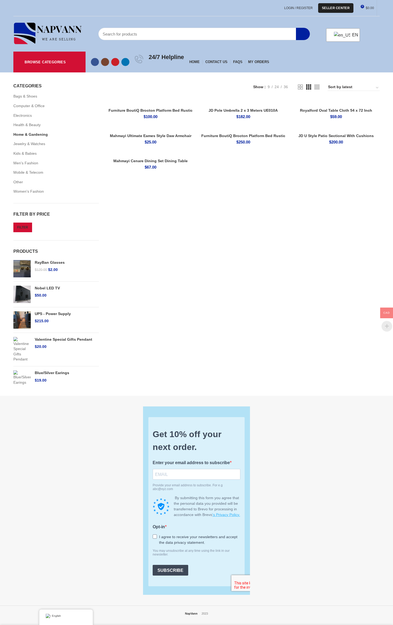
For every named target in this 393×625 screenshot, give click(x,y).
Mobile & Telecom (28, 172)
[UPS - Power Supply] (22, 320)
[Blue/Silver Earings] (22, 377)
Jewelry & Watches (29, 144)
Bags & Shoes (25, 96)
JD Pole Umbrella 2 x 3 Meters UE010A (243, 110)
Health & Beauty (27, 125)
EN (352, 35)
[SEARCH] (303, 34)
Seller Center (336, 8)
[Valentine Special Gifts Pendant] (22, 349)
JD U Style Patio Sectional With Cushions (336, 136)
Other (18, 182)
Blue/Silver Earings (52, 373)
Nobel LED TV (47, 288)
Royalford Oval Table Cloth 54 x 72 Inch (336, 110)
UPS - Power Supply (53, 314)
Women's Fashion (28, 191)
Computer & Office (29, 106)
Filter (22, 227)
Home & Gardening (30, 134)
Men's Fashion (25, 163)
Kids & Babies (25, 153)
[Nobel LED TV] (22, 294)
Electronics (22, 115)
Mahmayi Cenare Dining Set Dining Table (150, 161)
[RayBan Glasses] (22, 268)
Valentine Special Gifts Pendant (63, 339)
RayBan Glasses (50, 262)
